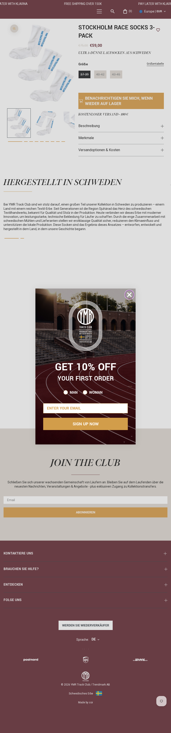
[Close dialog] (129, 294)
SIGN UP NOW (86, 424)
